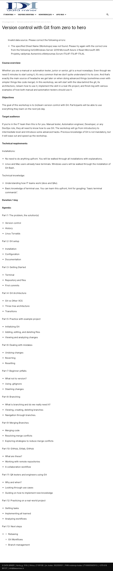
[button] (107, 14)
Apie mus (60, 14)
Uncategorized (8, 22)
